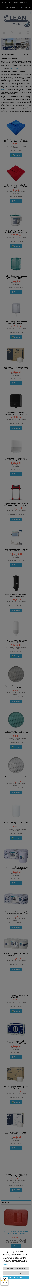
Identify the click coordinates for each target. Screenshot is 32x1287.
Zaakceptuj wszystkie (16, 1277)
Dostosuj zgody (16, 1273)
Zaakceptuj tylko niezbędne (16, 1268)
